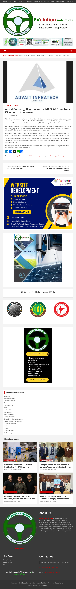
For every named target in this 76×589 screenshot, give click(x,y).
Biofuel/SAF (7, 410)
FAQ (52, 1)
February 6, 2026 (9, 469)
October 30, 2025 (9, 501)
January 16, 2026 (45, 469)
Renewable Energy (11, 106)
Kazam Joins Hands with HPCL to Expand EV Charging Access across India (54, 498)
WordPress (44, 586)
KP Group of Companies (36, 156)
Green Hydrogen (24, 156)
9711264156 (48, 572)
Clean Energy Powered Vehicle (13, 419)
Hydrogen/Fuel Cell (10, 423)
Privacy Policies (60, 1)
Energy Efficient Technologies (13, 421)
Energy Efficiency (9, 417)
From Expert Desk (38, 1)
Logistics (7, 426)
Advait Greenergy (14, 156)
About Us (21, 1)
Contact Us (29, 1)
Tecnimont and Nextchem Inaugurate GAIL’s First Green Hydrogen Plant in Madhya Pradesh (55, 168)
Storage (6, 403)
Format (47, 1)
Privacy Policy (7, 560)
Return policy (7, 565)
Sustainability (8, 412)
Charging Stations (9, 401)
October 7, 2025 (44, 501)
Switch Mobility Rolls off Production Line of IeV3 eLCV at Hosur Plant (20, 167)
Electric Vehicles (9, 414)
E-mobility (7, 396)
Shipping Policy (7, 562)
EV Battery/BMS (9, 405)
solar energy (60, 156)
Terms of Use (69, 1)
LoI (44, 156)
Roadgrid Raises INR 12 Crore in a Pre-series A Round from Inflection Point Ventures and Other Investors (55, 467)
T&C (4, 567)
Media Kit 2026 (20, 548)
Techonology (8, 433)
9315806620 (56, 572)
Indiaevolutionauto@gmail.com (48, 568)
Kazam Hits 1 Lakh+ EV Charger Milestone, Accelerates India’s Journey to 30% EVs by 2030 (20, 498)
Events (6, 407)
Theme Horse (59, 583)
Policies (6, 428)
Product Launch (9, 430)
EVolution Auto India (28, 583)
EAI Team (17, 116)
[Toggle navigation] (5, 51)
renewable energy (51, 156)
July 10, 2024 (9, 116)
